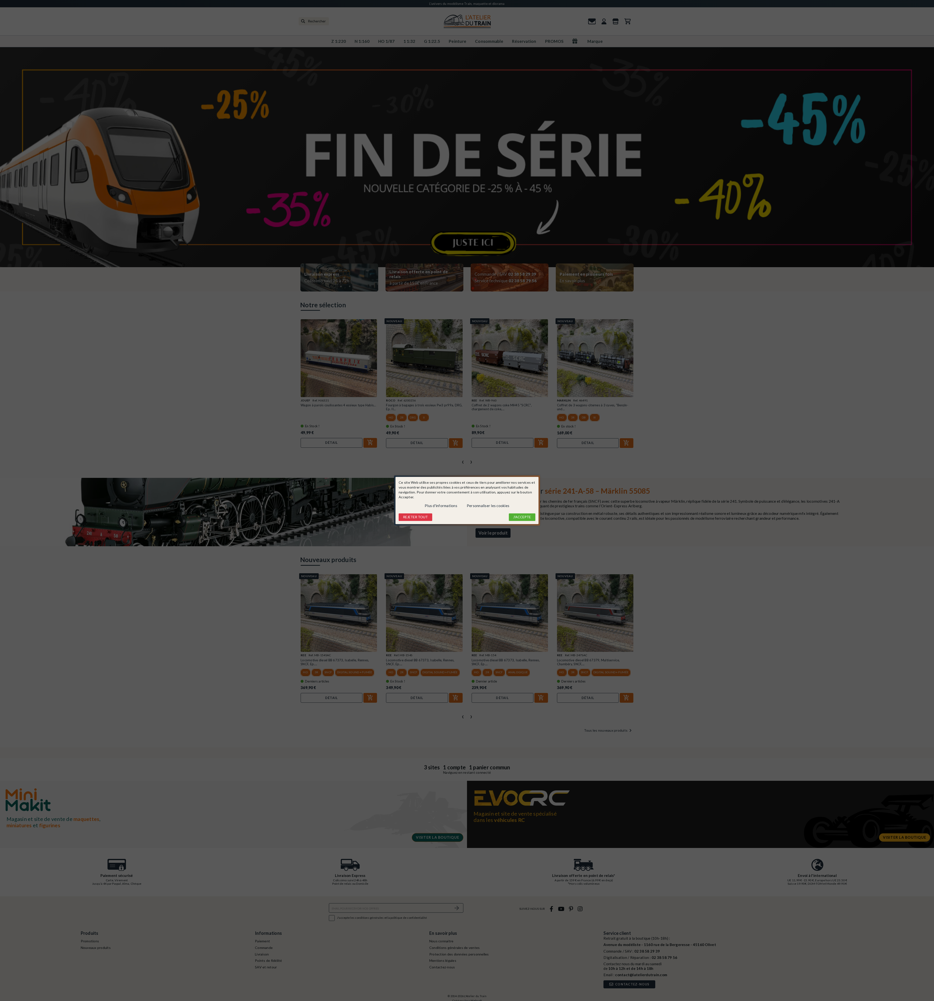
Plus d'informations (441, 505)
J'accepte (522, 517)
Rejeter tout (415, 517)
